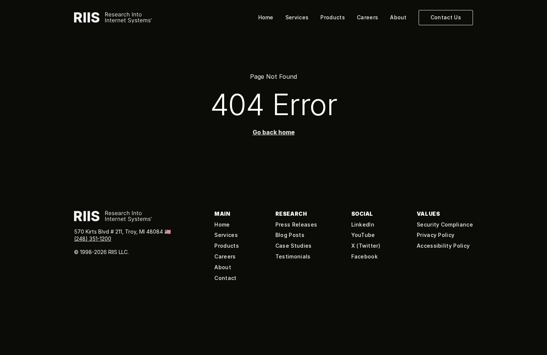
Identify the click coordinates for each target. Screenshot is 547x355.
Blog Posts (289, 235)
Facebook (364, 256)
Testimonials (293, 256)
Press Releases (296, 224)
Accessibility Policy (443, 245)
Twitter (368, 245)
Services (297, 17)
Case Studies (293, 245)
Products (332, 17)
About (398, 17)
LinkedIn (363, 224)
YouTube (363, 235)
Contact (225, 278)
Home (266, 17)
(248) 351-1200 (92, 238)
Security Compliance (445, 224)
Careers (367, 17)
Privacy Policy (435, 235)
